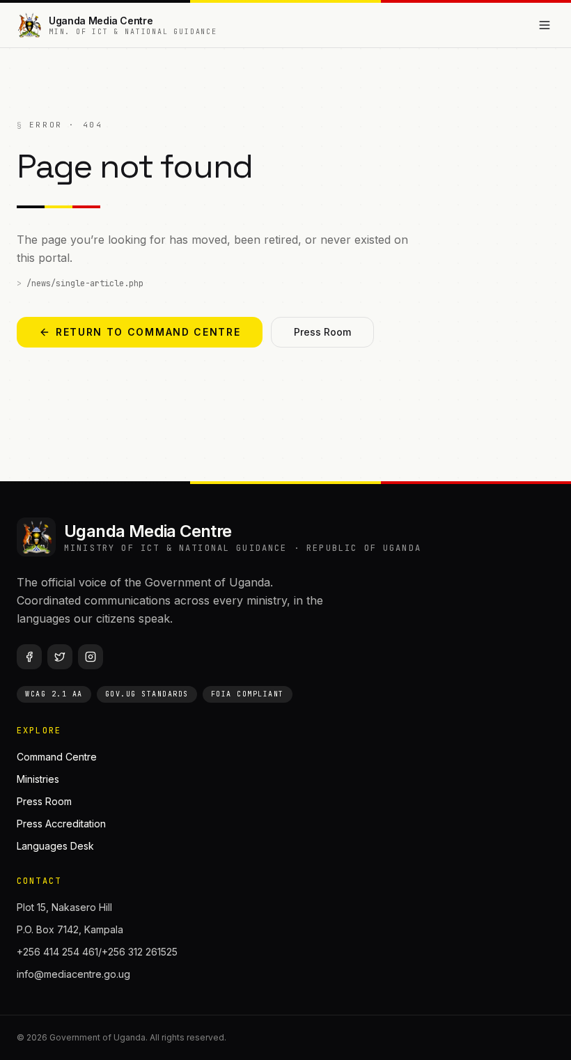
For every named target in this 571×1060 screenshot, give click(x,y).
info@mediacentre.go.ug (73, 974)
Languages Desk (55, 846)
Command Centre (57, 757)
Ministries (38, 779)
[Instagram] (90, 656)
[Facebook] (29, 656)
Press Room (322, 332)
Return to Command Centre (148, 332)
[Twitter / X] (59, 656)
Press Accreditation (61, 823)
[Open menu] (544, 25)
